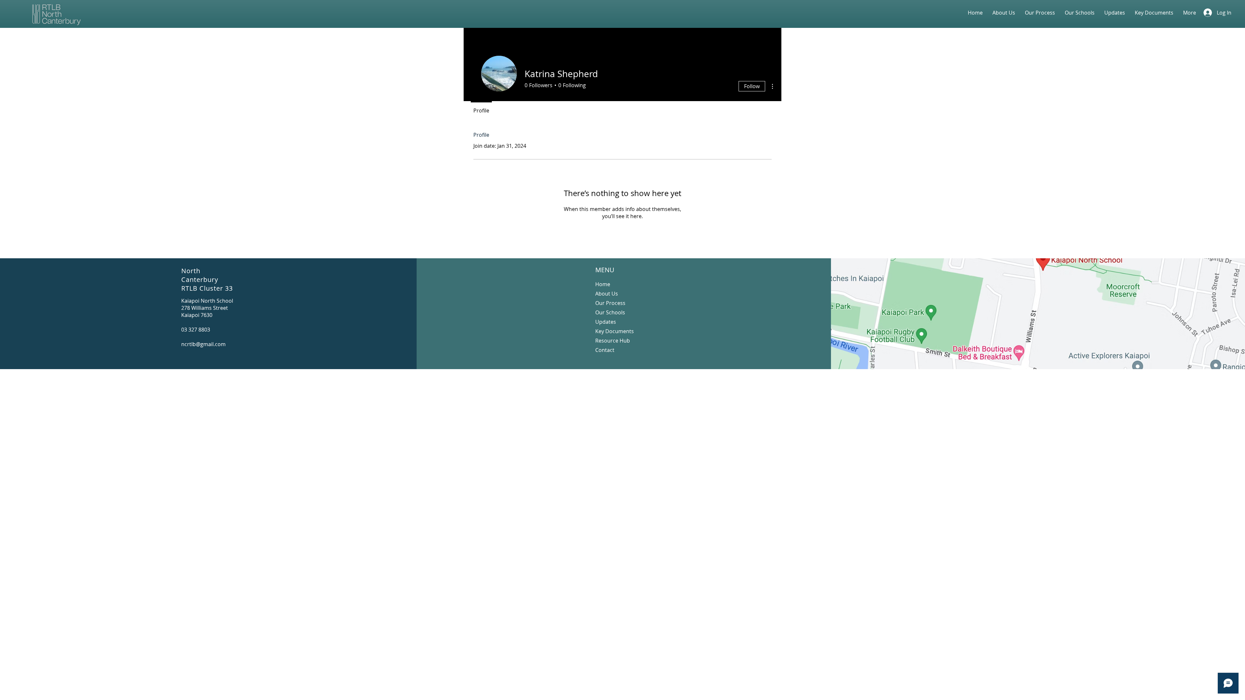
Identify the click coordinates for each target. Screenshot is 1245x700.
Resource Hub (612, 340)
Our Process (610, 303)
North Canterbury (199, 275)
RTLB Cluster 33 (207, 288)
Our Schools (610, 312)
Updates (605, 321)
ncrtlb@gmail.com (203, 344)
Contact (604, 350)
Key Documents (614, 331)
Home (602, 284)
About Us (606, 293)
